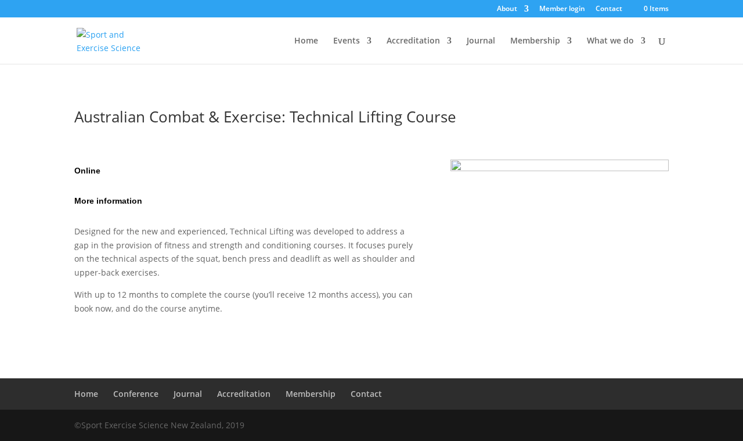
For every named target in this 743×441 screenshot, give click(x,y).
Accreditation (413, 41)
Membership (535, 41)
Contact (609, 9)
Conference (135, 393)
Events (346, 41)
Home (306, 41)
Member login (562, 9)
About (507, 9)
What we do (610, 41)
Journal (481, 41)
